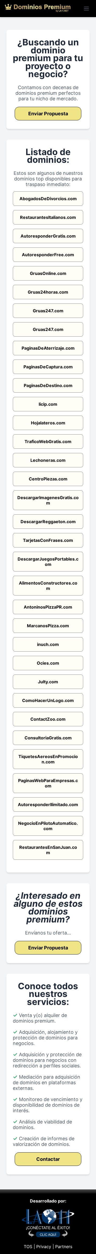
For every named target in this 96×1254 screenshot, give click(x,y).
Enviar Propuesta (48, 113)
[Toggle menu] (86, 8)
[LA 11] (48, 1236)
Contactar (48, 1159)
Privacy (43, 1246)
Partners (63, 1246)
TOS (28, 1246)
